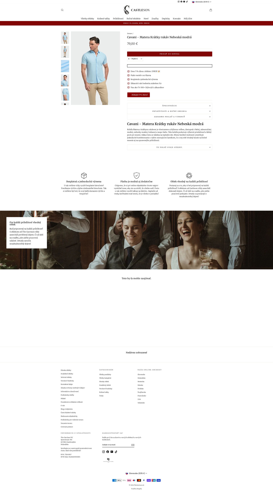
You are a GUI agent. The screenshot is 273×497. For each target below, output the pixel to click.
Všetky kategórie (105, 378)
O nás (63, 406)
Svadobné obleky (67, 374)
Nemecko (141, 381)
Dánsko (140, 385)
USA (139, 399)
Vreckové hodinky (67, 381)
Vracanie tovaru (66, 423)
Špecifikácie (169, 106)
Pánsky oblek (104, 381)
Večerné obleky (66, 377)
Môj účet (188, 18)
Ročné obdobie (133, 18)
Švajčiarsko (142, 392)
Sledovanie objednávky (69, 416)
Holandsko (141, 378)
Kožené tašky (103, 18)
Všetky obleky (87, 18)
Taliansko (141, 403)
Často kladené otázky (68, 413)
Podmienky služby (67, 395)
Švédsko (141, 389)
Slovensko (141, 374)
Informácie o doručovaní (70, 391)
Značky (155, 18)
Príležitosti (118, 18)
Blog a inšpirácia (67, 409)
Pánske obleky (66, 370)
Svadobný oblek (105, 385)
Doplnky (166, 18)
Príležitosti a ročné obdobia (169, 111)
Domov (129, 33)
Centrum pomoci (67, 427)
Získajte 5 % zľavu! (140, 95)
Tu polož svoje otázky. (170, 147)
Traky (101, 396)
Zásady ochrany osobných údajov (73, 388)
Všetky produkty (105, 374)
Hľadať (63, 398)
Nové (146, 18)
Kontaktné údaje (67, 384)
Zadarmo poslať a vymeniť (169, 116)
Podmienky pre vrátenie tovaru (72, 420)
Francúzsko (142, 396)
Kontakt (177, 18)
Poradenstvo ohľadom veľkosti (72, 402)
